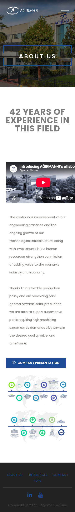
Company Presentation (38, 363)
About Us (14, 475)
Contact (60, 475)
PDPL (37, 481)
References (37, 475)
